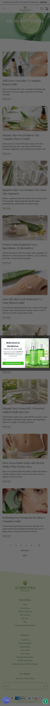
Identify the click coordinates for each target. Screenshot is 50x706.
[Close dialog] (47, 340)
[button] (45, 701)
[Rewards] (5, 700)
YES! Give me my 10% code (13, 363)
